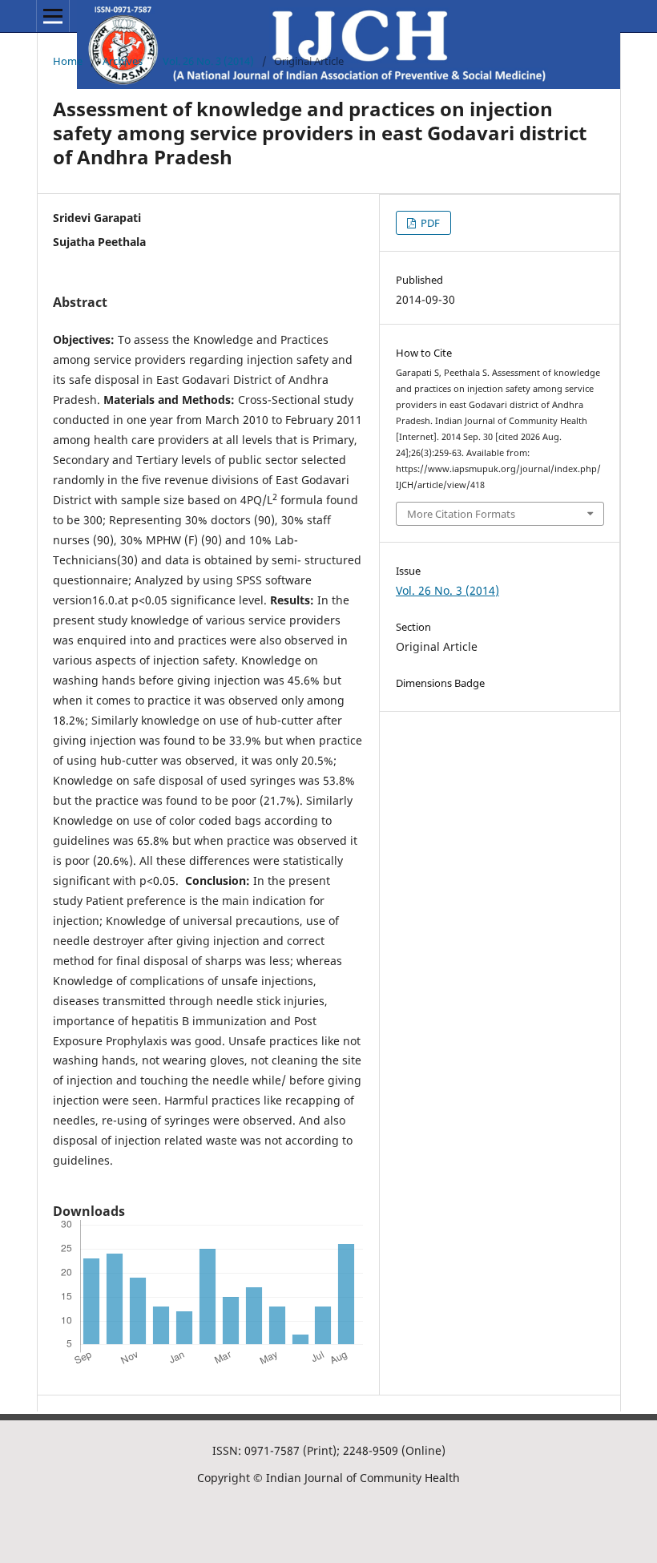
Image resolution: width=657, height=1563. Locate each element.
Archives (123, 61)
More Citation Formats (461, 514)
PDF (429, 223)
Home (68, 61)
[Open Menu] (53, 16)
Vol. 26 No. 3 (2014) (208, 61)
